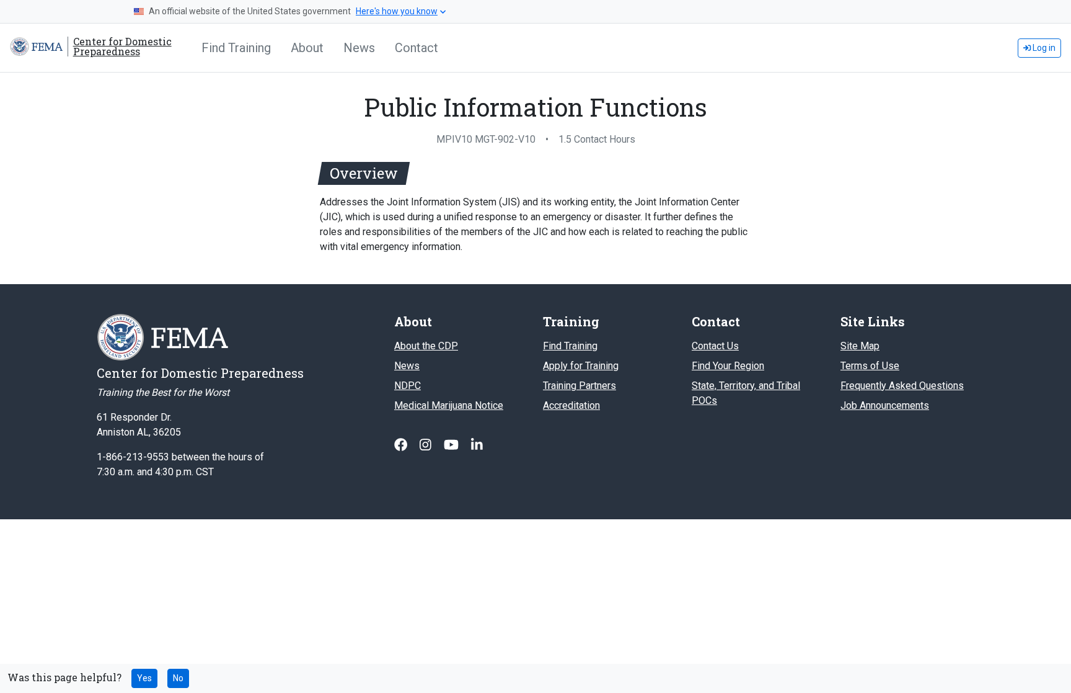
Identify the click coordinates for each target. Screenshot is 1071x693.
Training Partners (579, 385)
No (178, 678)
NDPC (407, 385)
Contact (416, 47)
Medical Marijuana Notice (448, 405)
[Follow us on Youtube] (452, 445)
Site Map (859, 346)
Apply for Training (581, 366)
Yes (144, 678)
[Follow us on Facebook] (402, 445)
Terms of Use (869, 366)
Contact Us (715, 346)
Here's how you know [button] (397, 11)
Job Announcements (884, 405)
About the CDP (426, 346)
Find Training (236, 47)
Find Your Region (728, 366)
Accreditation (571, 405)
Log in (1043, 48)
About (307, 47)
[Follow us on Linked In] (477, 445)
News (359, 47)
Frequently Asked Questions (902, 385)
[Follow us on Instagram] (427, 445)
